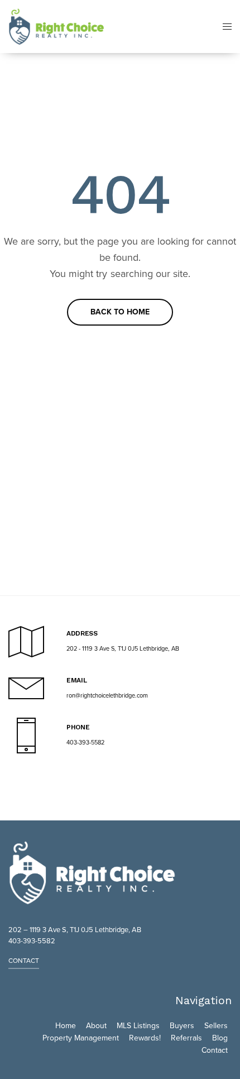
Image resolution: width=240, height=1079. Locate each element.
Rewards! (145, 1038)
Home (65, 1025)
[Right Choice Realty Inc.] (56, 26)
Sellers (216, 1025)
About (96, 1025)
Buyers (182, 1025)
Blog (220, 1038)
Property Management (80, 1038)
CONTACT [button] (23, 961)
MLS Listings (138, 1025)
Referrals (186, 1038)
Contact (214, 1050)
